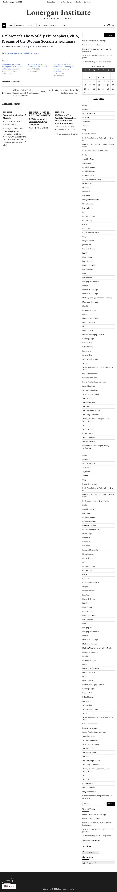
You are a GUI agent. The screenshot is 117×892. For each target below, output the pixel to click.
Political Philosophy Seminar (93, 335)
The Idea (85, 406)
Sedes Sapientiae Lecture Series (59, 2)
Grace (84, 224)
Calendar (77, 2)
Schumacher (46, 116)
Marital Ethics (87, 269)
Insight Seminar (88, 241)
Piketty (84, 326)
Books (64, 25)
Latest (84, 253)
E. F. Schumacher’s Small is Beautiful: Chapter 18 (38, 122)
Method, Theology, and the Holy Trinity (97, 298)
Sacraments (86, 351)
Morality (46, 114)
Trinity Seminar (88, 429)
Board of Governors (89, 134)
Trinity (84, 425)
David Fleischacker (89, 171)
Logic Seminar (87, 261)
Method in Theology (90, 290)
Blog (30, 25)
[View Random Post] (104, 25)
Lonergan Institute (58, 12)
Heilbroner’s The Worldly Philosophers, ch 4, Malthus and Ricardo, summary (12, 66)
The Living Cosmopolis (48, 25)
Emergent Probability (90, 200)
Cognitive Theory (88, 159)
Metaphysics (87, 277)
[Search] (113, 25)
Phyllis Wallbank (88, 322)
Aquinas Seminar (89, 113)
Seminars (87, 2)
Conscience (86, 163)
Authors (85, 125)
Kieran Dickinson (88, 249)
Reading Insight (88, 339)
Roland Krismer (88, 347)
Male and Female (89, 265)
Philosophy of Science (90, 318)
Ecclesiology (87, 183)
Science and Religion (90, 359)
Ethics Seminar (35, 114)
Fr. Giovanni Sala (88, 216)
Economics (15, 81)
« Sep (95, 98)
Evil (83, 212)
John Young (86, 245)
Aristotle (85, 117)
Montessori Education (90, 302)
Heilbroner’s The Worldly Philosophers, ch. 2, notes (37, 65)
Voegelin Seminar (89, 441)
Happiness (86, 228)
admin (31, 128)
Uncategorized (87, 433)
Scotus (84, 363)
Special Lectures (88, 386)
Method (85, 286)
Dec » (101, 98)
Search (109, 35)
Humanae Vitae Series (90, 232)
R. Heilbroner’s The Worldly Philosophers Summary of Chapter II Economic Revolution (63, 67)
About (19, 25)
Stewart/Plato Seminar (90, 394)
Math (84, 273)
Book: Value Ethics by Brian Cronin (95, 151)
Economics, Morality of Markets (14, 116)
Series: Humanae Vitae (91, 45)
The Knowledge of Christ (91, 410)
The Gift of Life (88, 398)
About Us (85, 109)
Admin (7, 880)
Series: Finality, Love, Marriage (94, 41)
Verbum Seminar (88, 437)
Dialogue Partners (89, 175)
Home (10, 25)
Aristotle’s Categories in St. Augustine (96, 62)
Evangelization (87, 208)
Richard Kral (34, 116)
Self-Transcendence (90, 374)
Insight (85, 236)
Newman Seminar (89, 310)
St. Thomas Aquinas (90, 390)
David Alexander (88, 167)
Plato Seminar (87, 330)
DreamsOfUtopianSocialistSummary (23, 53)
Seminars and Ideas (90, 378)
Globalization (87, 220)
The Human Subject (89, 402)
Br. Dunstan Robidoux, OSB (41, 46)
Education (86, 196)
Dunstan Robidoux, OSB (91, 179)
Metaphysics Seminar (90, 281)
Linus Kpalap (87, 257)
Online (85, 314)
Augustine (86, 121)
